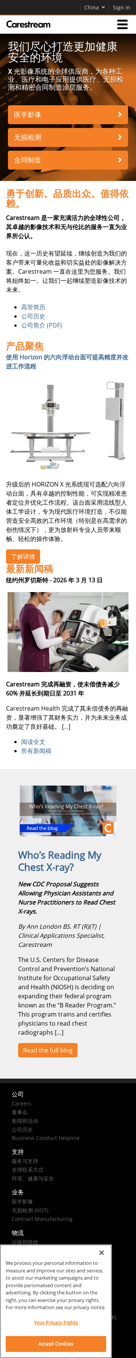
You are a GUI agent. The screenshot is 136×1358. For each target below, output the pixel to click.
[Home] (28, 24)
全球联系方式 (27, 1169)
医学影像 (27, 114)
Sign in (121, 7)
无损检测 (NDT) (30, 1210)
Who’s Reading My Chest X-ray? (59, 861)
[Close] (101, 1252)
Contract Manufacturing (42, 1218)
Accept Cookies (56, 1343)
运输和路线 (25, 1242)
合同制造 (27, 160)
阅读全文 (33, 741)
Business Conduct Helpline (46, 1137)
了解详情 (23, 556)
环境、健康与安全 (33, 1178)
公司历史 (33, 316)
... (66, 726)
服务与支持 (25, 1161)
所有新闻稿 (36, 751)
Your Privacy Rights (56, 1322)
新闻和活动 (25, 1120)
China (91, 7)
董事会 (20, 1112)
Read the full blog (48, 1050)
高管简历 (33, 307)
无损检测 (27, 137)
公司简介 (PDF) (41, 325)
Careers (21, 1103)
